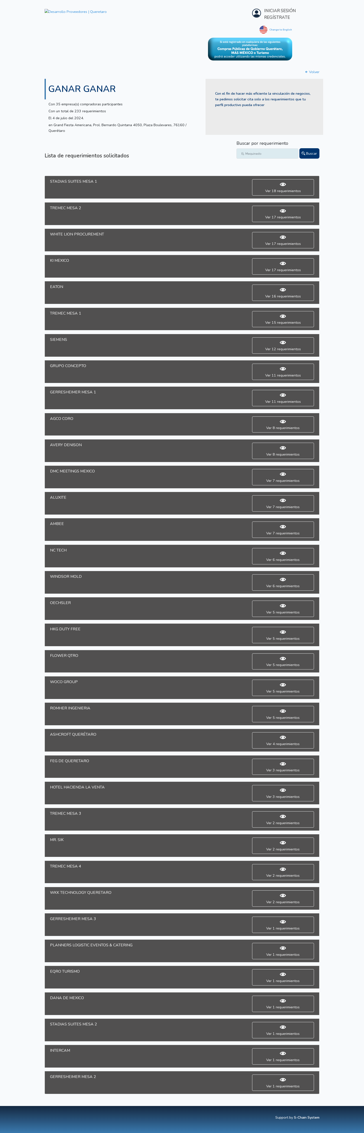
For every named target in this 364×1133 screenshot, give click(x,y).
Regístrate (277, 17)
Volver (313, 71)
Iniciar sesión (280, 11)
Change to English (280, 29)
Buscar (311, 153)
